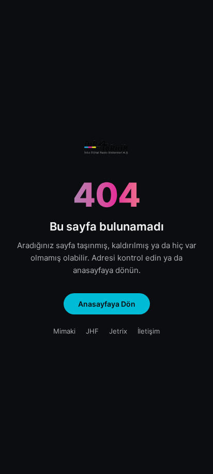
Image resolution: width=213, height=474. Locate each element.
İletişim (149, 331)
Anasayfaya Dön (106, 303)
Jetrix (118, 331)
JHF (92, 331)
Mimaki (64, 331)
